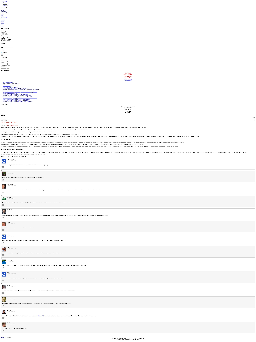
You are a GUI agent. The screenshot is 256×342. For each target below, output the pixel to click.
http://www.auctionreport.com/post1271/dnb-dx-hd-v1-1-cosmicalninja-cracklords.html (21, 89)
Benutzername (4, 60)
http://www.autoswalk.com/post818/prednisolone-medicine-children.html (18, 90)
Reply (3, 167)
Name (2, 47)
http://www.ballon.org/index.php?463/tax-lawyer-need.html (15, 94)
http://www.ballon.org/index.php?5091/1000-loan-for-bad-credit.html (17, 101)
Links (4, 2)
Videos (2, 16)
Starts (2, 24)
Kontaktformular (128, 80)
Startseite (5, 1)
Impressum (5, 5)
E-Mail (2, 49)
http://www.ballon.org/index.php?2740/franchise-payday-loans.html (17, 96)
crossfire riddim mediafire (39, 315)
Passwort (2, 62)
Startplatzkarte (4, 17)
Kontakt (5, 4)
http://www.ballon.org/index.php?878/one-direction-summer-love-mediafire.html (20, 98)
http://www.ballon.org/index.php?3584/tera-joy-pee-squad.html (16, 99)
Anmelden (4, 52)
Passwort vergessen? (5, 68)
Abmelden (4, 53)
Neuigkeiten (3, 11)
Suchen (2, 23)
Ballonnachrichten (4, 12)
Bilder (2, 15)
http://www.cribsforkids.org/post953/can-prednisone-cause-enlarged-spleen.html (20, 92)
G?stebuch (3, 19)
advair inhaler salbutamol (8, 82)
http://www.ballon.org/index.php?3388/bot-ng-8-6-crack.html (16, 100)
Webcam (2, 25)
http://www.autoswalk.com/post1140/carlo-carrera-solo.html (15, 88)
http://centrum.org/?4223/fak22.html (10, 87)
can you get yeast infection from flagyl (11, 83)
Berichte (2, 13)
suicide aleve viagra (7, 86)
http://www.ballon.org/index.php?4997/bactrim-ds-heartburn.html (17, 95)
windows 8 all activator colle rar (10, 93)
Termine (2, 18)
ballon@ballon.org (128, 79)
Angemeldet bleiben (6, 65)
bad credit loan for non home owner (10, 84)
